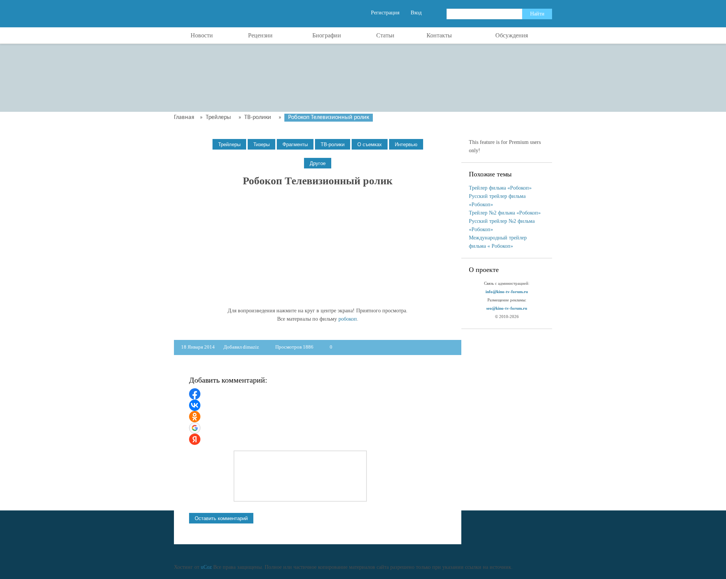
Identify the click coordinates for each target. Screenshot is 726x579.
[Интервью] (406, 144)
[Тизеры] (261, 144)
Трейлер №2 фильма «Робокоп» (505, 213)
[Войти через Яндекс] (194, 439)
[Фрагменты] (295, 144)
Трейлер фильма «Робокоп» (500, 188)
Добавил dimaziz (241, 347)
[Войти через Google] (194, 428)
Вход (416, 12)
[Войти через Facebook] (194, 394)
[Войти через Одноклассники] (194, 416)
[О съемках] (370, 144)
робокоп (347, 319)
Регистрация (385, 12)
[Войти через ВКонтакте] (194, 405)
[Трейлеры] (229, 144)
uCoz (206, 567)
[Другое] (317, 163)
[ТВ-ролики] (332, 144)
